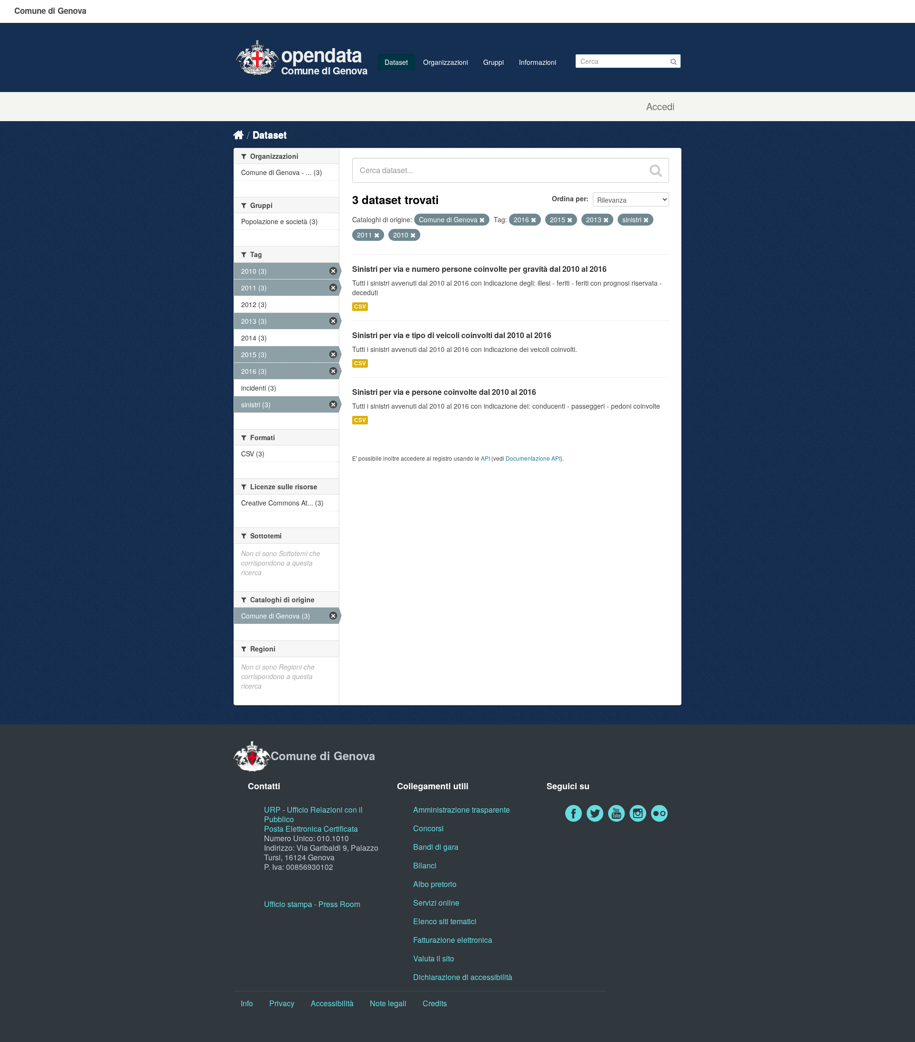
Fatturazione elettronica (452, 939)
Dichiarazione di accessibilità (462, 976)
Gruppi (493, 62)
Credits (435, 1003)
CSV (360, 306)
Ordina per (569, 198)
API (485, 458)
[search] (656, 170)
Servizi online (436, 902)
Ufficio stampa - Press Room (312, 903)
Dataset (396, 62)
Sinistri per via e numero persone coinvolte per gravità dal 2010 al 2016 (479, 268)
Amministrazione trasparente (461, 809)
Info (247, 1003)
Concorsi (428, 828)
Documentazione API (533, 458)
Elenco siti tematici (445, 921)
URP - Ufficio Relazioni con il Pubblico (313, 814)
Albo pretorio (435, 883)
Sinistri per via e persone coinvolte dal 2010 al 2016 (444, 391)
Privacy (282, 1003)
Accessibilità (332, 1003)
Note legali (388, 1003)
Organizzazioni (445, 62)
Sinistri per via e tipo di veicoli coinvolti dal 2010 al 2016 (451, 335)
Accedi (660, 106)
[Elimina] (482, 220)
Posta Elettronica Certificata (311, 828)
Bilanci (425, 865)
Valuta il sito (433, 958)
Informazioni (537, 62)
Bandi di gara (435, 846)
